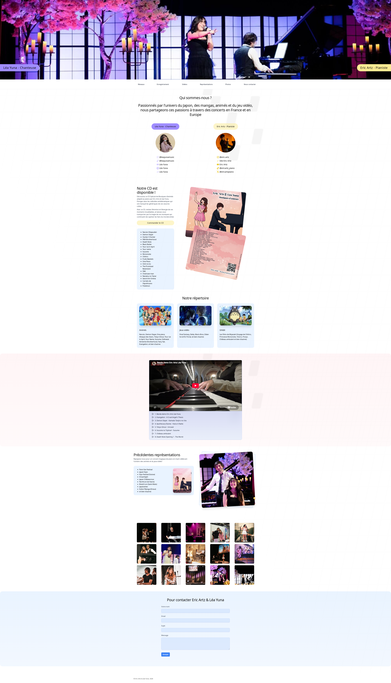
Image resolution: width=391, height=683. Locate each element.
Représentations (206, 84)
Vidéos (184, 84)
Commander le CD (155, 223)
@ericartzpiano (227, 171)
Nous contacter (250, 84)
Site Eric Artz (225, 160)
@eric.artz (224, 157)
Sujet (163, 626)
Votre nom (165, 606)
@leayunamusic (166, 157)
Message (164, 635)
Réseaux (141, 84)
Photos (228, 84)
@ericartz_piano (227, 168)
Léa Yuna (163, 164)
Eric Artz (223, 164)
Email (163, 616)
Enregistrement (163, 84)
